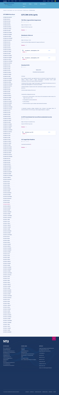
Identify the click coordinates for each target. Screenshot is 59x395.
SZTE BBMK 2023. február (7, 97)
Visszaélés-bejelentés (38, 391)
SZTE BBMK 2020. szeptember (7, 156)
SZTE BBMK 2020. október (7, 152)
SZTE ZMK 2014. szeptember (7, 272)
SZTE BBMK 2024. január (7, 76)
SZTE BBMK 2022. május (6, 114)
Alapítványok (23, 348)
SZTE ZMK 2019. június (6, 183)
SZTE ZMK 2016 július (6, 236)
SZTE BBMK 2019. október (7, 173)
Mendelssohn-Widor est (27, 35)
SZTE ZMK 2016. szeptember (7, 234)
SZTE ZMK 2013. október (7, 293)
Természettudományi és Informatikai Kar (8, 365)
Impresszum (50, 391)
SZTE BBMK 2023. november (7, 80)
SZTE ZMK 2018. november (7, 192)
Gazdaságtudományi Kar (6, 355)
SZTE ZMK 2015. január (6, 265)
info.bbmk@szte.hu (42, 353)
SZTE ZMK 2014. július (6, 278)
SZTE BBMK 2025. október (7, 36)
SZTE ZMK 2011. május (6, 324)
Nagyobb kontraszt (55, 1)
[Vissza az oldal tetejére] (54, 338)
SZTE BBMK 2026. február (7, 28)
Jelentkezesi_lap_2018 (29, 132)
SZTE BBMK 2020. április (7, 164)
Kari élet (35, 3)
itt (36, 99)
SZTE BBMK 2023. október (7, 82)
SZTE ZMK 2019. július (6, 181)
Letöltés (23, 52)
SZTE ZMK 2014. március (7, 284)
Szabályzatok (23, 349)
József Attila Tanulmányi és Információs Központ (27, 353)
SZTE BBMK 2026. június (6, 21)
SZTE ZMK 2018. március (7, 206)
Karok (13, 10)
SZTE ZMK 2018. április (32, 10)
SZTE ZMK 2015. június (6, 255)
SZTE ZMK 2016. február (7, 244)
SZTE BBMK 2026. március (7, 26)
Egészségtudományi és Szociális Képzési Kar (9, 352)
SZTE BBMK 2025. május (6, 45)
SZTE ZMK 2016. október (7, 232)
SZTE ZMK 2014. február (7, 286)
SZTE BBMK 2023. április (7, 93)
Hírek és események (19, 10)
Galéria (24, 6)
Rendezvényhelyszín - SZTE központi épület (27, 355)
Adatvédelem (32, 391)
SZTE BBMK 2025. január (7, 53)
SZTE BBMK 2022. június (6, 112)
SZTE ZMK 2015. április (6, 259)
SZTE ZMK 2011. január (6, 330)
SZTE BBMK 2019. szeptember (7, 175)
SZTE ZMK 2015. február (7, 263)
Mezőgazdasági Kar (5, 359)
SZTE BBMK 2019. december (7, 148)
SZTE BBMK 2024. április (7, 70)
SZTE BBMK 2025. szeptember (7, 38)
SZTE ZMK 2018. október (7, 194)
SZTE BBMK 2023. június (6, 89)
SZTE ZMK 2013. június (6, 301)
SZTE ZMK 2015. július (6, 253)
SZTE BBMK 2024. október (7, 59)
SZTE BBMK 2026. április (7, 24)
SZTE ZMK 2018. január (6, 209)
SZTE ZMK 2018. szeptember (7, 196)
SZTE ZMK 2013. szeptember (7, 295)
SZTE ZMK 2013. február (7, 309)
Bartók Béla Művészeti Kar (6, 349)
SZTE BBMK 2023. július (6, 87)
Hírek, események (43, 3)
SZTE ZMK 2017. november (7, 211)
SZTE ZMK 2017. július (6, 221)
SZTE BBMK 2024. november (7, 57)
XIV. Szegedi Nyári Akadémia (28, 139)
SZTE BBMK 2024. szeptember (7, 61)
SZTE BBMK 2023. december (7, 78)
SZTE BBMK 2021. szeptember (7, 129)
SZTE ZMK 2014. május (6, 280)
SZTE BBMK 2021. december (7, 124)
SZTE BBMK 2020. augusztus (7, 154)
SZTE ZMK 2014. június (6, 276)
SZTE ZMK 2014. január (6, 288)
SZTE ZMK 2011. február (7, 328)
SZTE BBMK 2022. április (7, 116)
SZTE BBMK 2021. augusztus (7, 131)
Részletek (23, 30)
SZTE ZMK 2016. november (7, 230)
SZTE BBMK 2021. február (7, 143)
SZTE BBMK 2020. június (6, 160)
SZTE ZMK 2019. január (6, 190)
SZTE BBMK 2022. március (7, 118)
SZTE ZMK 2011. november (7, 322)
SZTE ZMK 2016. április (6, 242)
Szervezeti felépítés (9, 10)
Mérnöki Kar (5, 361)
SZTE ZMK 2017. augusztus (7, 217)
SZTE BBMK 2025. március (7, 49)
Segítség (54, 391)
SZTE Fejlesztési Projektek (24, 358)
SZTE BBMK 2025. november (7, 34)
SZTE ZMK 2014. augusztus (7, 274)
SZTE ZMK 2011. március (7, 305)
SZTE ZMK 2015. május (6, 257)
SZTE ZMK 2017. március (7, 225)
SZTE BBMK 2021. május (6, 137)
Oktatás (30, 3)
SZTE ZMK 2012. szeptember (7, 320)
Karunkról (24, 3)
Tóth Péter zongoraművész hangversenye (31, 20)
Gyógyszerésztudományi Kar (7, 356)
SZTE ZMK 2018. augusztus (7, 198)
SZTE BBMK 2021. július (6, 133)
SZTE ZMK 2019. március (7, 177)
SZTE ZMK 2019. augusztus (7, 179)
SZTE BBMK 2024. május (6, 68)
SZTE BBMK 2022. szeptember (7, 106)
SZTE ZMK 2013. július (6, 299)
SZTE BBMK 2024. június (6, 66)
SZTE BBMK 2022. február (7, 120)
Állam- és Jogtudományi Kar (7, 348)
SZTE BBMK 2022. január (7, 122)
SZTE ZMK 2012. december (7, 314)
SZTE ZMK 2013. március (7, 312)
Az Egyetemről (5, 10)
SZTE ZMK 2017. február (7, 227)
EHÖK (22, 356)
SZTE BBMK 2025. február (7, 51)
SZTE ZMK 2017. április (6, 223)
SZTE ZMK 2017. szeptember (7, 215)
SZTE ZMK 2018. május (6, 202)
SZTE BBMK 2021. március (7, 141)
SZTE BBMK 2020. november (7, 150)
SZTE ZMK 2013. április (6, 307)
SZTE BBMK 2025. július (6, 42)
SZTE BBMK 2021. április (7, 139)
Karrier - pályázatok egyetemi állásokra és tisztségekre (28, 359)
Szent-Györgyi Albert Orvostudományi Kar (9, 362)
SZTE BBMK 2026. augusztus (7, 17)
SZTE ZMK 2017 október (6, 213)
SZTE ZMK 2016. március (7, 246)
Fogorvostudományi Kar (6, 353)
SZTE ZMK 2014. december (7, 267)
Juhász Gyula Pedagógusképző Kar (7, 358)
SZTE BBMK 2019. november (7, 171)
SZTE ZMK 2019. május (6, 185)
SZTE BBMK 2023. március (7, 95)
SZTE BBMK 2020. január (7, 169)
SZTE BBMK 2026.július (6, 19)
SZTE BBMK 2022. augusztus (7, 108)
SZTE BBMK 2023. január (7, 99)
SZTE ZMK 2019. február (7, 188)
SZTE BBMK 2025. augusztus (7, 40)
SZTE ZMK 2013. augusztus (7, 297)
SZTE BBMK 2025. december (7, 32)
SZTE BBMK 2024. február (7, 74)
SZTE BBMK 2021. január (7, 145)
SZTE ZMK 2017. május (6, 219)
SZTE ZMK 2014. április (6, 282)
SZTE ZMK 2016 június (6, 238)
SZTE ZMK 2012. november (7, 316)
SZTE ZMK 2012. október (7, 318)
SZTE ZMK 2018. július (6, 200)
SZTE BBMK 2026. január (7, 30)
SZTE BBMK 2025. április (7, 47)
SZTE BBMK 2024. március (7, 72)
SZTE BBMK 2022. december (7, 101)
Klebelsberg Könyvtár (24, 352)
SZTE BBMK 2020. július (6, 158)
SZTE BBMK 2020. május (6, 162)
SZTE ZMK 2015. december (7, 248)
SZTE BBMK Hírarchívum (26, 10)
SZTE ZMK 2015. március (7, 261)
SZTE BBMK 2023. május (6, 91)
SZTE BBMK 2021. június (6, 135)
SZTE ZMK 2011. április (6, 326)
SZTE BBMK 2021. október (7, 127)
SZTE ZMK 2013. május (6, 303)
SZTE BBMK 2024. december (7, 55)
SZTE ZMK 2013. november (7, 291)
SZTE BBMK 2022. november (7, 103)
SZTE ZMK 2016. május (6, 240)
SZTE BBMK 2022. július (6, 110)
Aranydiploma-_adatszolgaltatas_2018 (32, 50)
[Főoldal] (9, 4)
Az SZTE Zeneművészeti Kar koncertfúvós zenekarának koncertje (36, 117)
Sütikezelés (27, 391)
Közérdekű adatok (45, 391)
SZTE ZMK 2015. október (7, 251)
